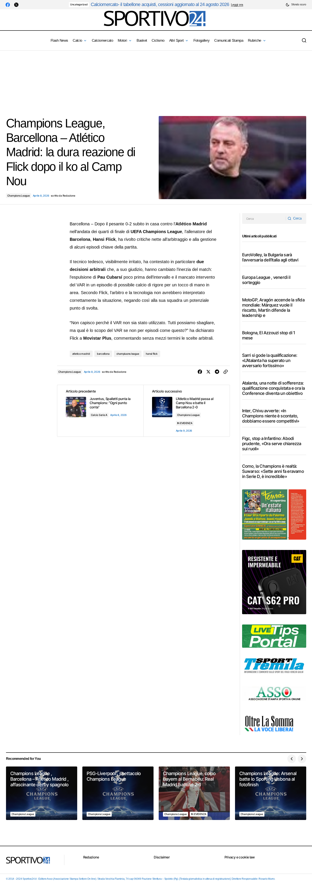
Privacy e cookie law (240, 857)
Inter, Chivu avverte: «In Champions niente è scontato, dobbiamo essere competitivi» (270, 416)
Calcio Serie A (99, 415)
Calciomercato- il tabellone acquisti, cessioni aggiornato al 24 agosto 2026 (160, 4)
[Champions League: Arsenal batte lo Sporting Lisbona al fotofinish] (270, 793)
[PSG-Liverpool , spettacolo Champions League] (118, 793)
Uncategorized (79, 4)
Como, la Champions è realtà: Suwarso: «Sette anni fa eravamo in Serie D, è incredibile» (273, 471)
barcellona (103, 353)
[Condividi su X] (208, 372)
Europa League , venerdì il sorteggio (266, 280)
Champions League (18, 195)
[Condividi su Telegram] (217, 372)
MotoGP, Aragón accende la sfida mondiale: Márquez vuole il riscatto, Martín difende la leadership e (273, 307)
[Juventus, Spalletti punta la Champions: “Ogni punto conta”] (100, 411)
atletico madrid (81, 353)
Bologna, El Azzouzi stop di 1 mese (268, 335)
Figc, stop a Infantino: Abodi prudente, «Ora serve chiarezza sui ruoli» (271, 443)
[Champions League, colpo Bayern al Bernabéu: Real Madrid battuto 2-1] (194, 793)
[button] (296, 4)
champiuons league (127, 353)
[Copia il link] (225, 372)
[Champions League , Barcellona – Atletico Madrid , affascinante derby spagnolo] (41, 793)
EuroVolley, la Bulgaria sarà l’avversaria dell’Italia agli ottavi (270, 257)
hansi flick (151, 353)
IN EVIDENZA (184, 423)
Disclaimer (162, 857)
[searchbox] (264, 218)
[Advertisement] (128, 81)
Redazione (91, 857)
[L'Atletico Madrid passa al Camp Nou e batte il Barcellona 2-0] (186, 411)
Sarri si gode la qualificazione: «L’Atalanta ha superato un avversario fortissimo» (269, 360)
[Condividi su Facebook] (200, 372)
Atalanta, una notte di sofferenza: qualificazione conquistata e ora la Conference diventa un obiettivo (273, 388)
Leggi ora (237, 4)
